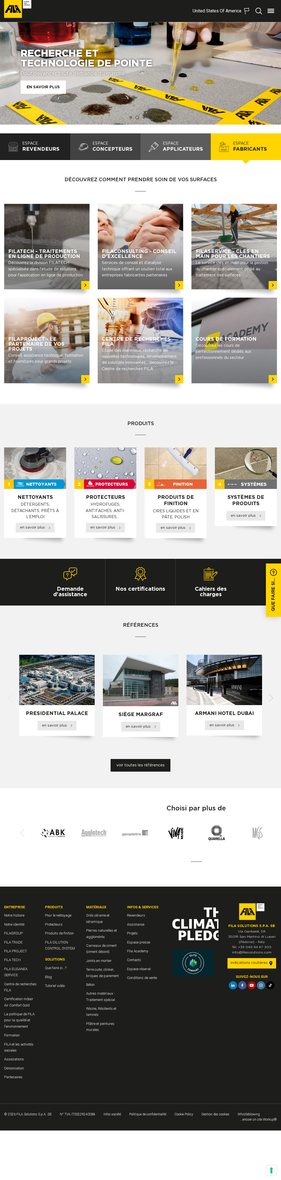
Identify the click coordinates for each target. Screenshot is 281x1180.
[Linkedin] (233, 985)
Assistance (135, 924)
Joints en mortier (99, 961)
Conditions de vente (142, 978)
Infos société (112, 1114)
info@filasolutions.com (251, 952)
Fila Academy (137, 951)
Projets (132, 933)
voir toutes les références (140, 765)
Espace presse (138, 942)
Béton (90, 985)
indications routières (250, 963)
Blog (48, 977)
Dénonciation (14, 1068)
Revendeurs (136, 915)
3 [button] (143, 117)
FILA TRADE (13, 942)
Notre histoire (14, 915)
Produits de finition (59, 933)
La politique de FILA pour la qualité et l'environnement (19, 1020)
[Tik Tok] (270, 985)
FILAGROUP (13, 933)
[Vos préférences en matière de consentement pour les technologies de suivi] (271, 1170)
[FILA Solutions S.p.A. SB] (17, 9)
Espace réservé (139, 969)
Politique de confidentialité (147, 1114)
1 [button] (130, 117)
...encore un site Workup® (258, 1119)
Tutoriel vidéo (55, 986)
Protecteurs (54, 924)
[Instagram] (261, 985)
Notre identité (14, 924)
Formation (12, 1035)
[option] (140, 73)
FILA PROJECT (15, 951)
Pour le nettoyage (58, 915)
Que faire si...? (55, 968)
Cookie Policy (184, 1114)
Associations (14, 1059)
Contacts (134, 960)
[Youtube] (252, 985)
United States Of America (217, 10)
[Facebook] (242, 985)
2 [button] (137, 117)
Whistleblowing (249, 1114)
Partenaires (13, 1077)
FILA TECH (12, 960)
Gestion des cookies (215, 1114)
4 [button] (150, 117)
